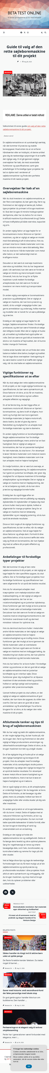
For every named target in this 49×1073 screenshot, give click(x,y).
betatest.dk (8, 968)
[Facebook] (21, 33)
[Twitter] (24, 33)
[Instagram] (28, 33)
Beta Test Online (24, 12)
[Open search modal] (45, 32)
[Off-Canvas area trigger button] (4, 32)
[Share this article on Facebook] (5, 892)
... (18, 963)
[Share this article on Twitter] (12, 892)
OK (29, 1066)
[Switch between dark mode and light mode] (42, 32)
